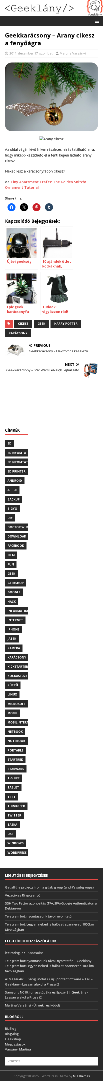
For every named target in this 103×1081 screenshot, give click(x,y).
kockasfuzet (19, 676)
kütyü (13, 685)
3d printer (17, 471)
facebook (16, 546)
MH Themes (81, 1076)
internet (15, 620)
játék (12, 638)
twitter (14, 815)
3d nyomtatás (20, 453)
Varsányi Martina (18, 1049)
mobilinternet (20, 722)
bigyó (12, 508)
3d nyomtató (19, 462)
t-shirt (14, 778)
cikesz (23, 324)
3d (10, 443)
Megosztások (15, 1044)
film (11, 555)
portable (16, 750)
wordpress (17, 852)
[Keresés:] (51, 1061)
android (15, 480)
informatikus (19, 611)
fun (11, 564)
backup (14, 499)
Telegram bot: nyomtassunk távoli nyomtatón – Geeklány (48, 960)
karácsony (18, 333)
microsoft (17, 704)
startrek (15, 760)
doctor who (18, 527)
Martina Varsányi (73, 53)
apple (12, 490)
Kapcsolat (35, 952)
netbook (15, 732)
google (14, 592)
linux (12, 694)
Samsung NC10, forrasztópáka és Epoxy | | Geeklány (45, 992)
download (17, 536)
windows (16, 843)
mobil (13, 713)
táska (12, 824)
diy (10, 518)
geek (41, 324)
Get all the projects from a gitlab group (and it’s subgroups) (49, 887)
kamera (14, 648)
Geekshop (13, 1039)
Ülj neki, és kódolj (47, 1005)
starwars (16, 769)
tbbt (12, 797)
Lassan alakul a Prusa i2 (40, 984)
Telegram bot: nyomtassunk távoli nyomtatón (39, 916)
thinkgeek (16, 806)
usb (11, 834)
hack (12, 602)
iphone (14, 629)
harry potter (66, 324)
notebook (16, 741)
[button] (96, 20)
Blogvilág (11, 1034)
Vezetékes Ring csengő (22, 895)
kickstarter (18, 666)
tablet (13, 787)
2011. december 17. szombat (31, 53)
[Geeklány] (51, 12)
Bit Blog (10, 1028)
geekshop (16, 583)
